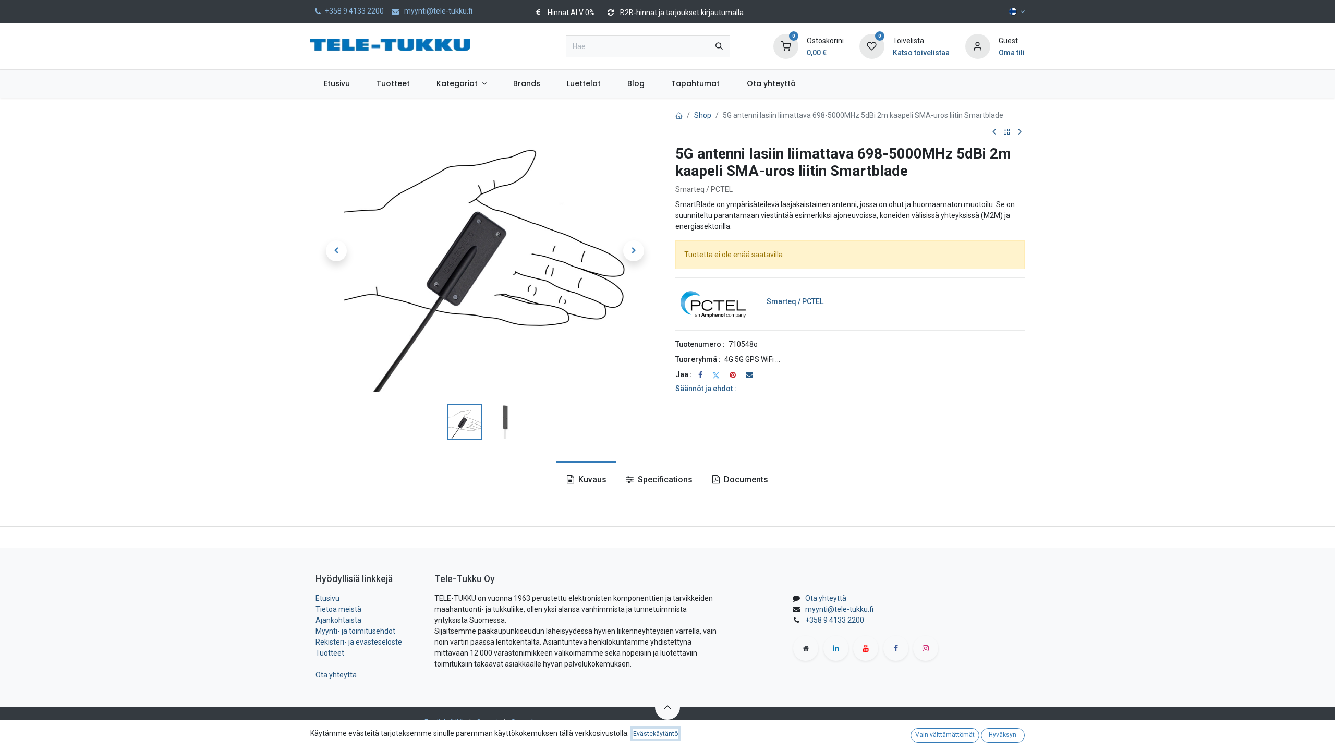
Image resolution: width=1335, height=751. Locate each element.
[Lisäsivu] (805, 648)
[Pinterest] (733, 375)
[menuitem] (336, 84)
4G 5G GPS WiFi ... (752, 359)
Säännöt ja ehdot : (705, 388)
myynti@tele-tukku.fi (839, 609)
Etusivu (327, 598)
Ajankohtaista (338, 620)
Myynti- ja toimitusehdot (355, 631)
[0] (785, 46)
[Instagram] (925, 648)
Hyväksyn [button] (1002, 734)
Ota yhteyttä (336, 675)
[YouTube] (865, 648)
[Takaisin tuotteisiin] (1007, 132)
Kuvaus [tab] (591, 479)
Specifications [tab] (664, 479)
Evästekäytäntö (655, 733)
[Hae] (719, 46)
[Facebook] (700, 375)
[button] (336, 250)
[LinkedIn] (835, 648)
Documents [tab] (745, 479)
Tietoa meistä (338, 609)
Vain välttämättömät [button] (945, 734)
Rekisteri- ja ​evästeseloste (358, 642)
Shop (702, 115)
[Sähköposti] (749, 375)
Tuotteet (329, 653)
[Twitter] (716, 375)
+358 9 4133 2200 (834, 620)
